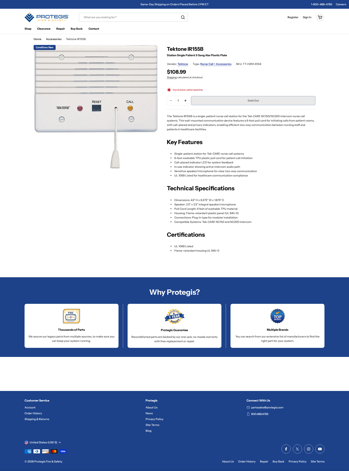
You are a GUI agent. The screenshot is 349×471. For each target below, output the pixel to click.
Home (37, 39)
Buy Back (278, 461)
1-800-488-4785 (321, 4)
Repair (264, 461)
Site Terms (317, 461)
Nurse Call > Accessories (215, 64)
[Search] (183, 17)
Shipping (172, 77)
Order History (247, 461)
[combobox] (133, 17)
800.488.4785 (259, 414)
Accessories (53, 39)
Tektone (183, 64)
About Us (228, 461)
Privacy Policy (297, 461)
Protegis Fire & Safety (48, 461)
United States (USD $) (43, 442)
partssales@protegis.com (267, 407)
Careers (341, 4)
